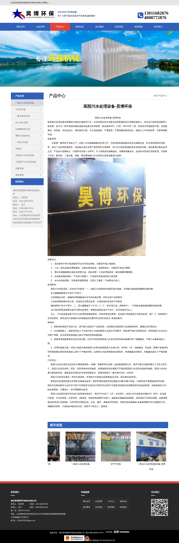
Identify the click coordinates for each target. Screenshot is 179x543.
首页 (156, 96)
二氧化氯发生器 (22, 116)
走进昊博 (40, 27)
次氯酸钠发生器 (22, 129)
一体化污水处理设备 (24, 103)
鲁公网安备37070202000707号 (102, 540)
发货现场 (119, 27)
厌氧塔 (18, 149)
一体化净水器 (21, 142)
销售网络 (138, 27)
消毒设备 (19, 168)
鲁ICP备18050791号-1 (95, 533)
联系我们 (158, 27)
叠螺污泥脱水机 (22, 136)
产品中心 (60, 27)
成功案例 (99, 27)
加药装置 (19, 175)
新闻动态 (79, 27)
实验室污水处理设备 (24, 155)
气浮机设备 (20, 109)
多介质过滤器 (21, 122)
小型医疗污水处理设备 (25, 162)
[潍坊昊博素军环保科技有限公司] (33, 13)
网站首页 (21, 27)
